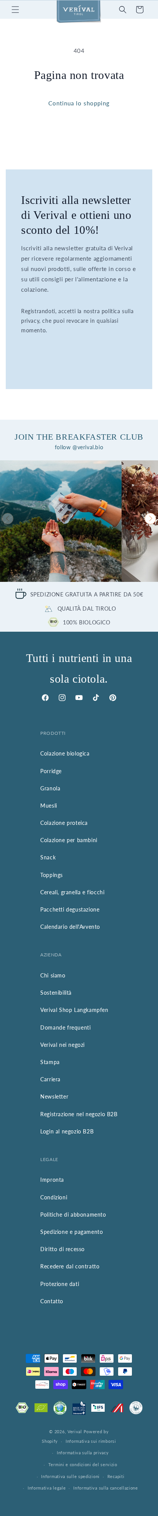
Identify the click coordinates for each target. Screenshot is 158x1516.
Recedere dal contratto (69, 1266)
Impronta (52, 1179)
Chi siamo (52, 975)
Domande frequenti (65, 1027)
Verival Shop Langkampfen (74, 1010)
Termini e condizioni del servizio (82, 1464)
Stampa (50, 1062)
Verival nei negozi (62, 1044)
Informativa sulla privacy (83, 1452)
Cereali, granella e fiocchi (72, 892)
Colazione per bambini (68, 840)
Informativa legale (47, 1487)
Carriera (50, 1079)
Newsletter (54, 1096)
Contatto (51, 1301)
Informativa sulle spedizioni (70, 1476)
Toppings (51, 875)
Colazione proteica (64, 823)
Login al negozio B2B (67, 1131)
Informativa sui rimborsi (91, 1441)
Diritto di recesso (62, 1249)
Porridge (51, 771)
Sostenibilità (56, 992)
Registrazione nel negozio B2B (78, 1114)
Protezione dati (59, 1284)
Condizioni (53, 1197)
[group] (61, 521)
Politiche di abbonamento (73, 1214)
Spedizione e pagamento (71, 1232)
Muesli (48, 805)
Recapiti (116, 1476)
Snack (48, 857)
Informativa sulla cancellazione (105, 1487)
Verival (74, 1431)
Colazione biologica (64, 753)
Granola (50, 788)
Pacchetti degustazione (69, 909)
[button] (15, 9)
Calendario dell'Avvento (70, 926)
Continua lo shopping (79, 103)
